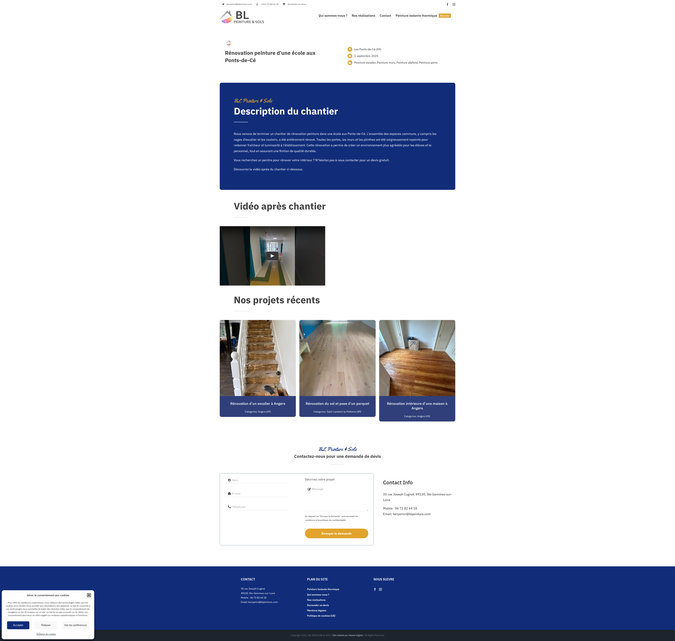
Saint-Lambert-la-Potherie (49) (344, 411)
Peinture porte (428, 62)
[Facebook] (375, 589)
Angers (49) (264, 411)
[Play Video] (272, 255)
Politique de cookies (46, 634)
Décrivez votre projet (320, 479)
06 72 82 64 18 (406, 508)
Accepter (18, 625)
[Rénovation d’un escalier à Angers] (258, 323)
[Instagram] (380, 589)
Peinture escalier (365, 62)
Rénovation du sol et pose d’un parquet (337, 403)
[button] (89, 595)
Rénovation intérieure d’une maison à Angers (417, 405)
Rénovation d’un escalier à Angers (257, 403)
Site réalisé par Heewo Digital (348, 635)
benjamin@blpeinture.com (412, 514)
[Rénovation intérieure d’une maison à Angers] (417, 323)
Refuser (45, 625)
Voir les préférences (75, 625)
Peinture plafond (407, 62)
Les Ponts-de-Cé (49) (367, 49)
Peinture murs (386, 62)
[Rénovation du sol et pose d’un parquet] (337, 323)
